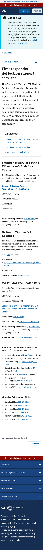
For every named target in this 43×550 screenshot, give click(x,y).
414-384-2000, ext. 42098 (29, 321)
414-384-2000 (29, 218)
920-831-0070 (23, 405)
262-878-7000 (25, 419)
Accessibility (6, 516)
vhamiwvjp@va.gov (24, 381)
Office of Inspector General (25, 523)
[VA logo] (3, 11)
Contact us (5, 464)
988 (8, 254)
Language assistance (9, 496)
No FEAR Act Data (26, 533)
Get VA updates (7, 488)
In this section (11, 61)
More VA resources (8, 480)
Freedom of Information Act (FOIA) (15, 519)
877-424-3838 (23, 275)
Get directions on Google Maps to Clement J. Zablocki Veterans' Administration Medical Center (20, 309)
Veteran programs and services (13, 472)
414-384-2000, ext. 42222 (29, 337)
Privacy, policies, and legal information (17, 530)
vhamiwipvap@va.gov (28, 387)
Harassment (6, 523)
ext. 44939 (13, 371)
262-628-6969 (26, 416)
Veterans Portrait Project (11, 540)
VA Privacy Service (8, 533)
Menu (36, 11)
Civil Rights (18, 516)
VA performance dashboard (22, 536)
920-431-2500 (23, 409)
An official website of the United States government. (22, 1)
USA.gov (4, 536)
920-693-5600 (23, 402)
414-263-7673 (24, 412)
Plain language (7, 526)
